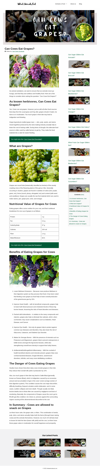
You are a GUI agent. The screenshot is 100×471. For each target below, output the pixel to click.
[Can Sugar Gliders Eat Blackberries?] (79, 103)
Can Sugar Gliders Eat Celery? (79, 127)
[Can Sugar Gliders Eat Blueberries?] (79, 173)
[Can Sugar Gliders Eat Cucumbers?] (79, 191)
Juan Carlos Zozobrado (18, 51)
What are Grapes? (75, 203)
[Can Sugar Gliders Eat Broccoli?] (79, 85)
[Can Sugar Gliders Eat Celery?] (79, 137)
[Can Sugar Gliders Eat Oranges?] (79, 121)
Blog (80, 4)
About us (73, 4)
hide (82, 194)
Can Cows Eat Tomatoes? (33, 245)
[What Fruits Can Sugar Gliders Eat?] (79, 155)
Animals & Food (60, 4)
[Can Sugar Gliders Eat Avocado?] (79, 67)
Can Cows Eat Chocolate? (33, 139)
